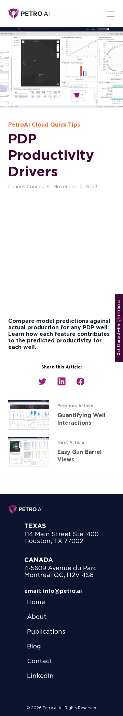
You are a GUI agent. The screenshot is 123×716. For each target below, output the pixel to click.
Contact (39, 661)
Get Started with (119, 339)
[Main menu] (111, 14)
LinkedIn (40, 676)
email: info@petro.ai (53, 591)
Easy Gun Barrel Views (79, 455)
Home (36, 602)
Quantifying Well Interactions (81, 419)
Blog (34, 647)
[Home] (29, 13)
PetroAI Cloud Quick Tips (44, 125)
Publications (46, 632)
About (36, 617)
